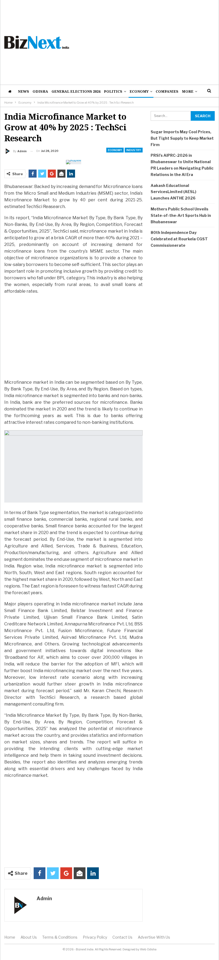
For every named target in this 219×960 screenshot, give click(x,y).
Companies (167, 91)
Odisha (40, 91)
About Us (29, 937)
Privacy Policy (95, 937)
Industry (133, 150)
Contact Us (122, 937)
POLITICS (113, 91)
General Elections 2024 (76, 91)
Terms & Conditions (59, 937)
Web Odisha (148, 949)
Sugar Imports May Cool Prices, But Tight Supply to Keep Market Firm (182, 138)
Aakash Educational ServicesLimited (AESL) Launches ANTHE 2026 (173, 192)
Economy (139, 91)
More (187, 91)
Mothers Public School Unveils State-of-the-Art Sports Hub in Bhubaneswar (181, 215)
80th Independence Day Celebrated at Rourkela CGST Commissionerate (179, 239)
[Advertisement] (146, 42)
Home (9, 937)
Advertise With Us (154, 937)
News (23, 91)
